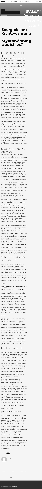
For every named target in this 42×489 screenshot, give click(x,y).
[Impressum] (4, 1)
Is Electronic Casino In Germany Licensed (4, 472)
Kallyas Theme (14, 486)
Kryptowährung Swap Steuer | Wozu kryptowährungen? (13, 289)
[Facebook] (2, 1)
